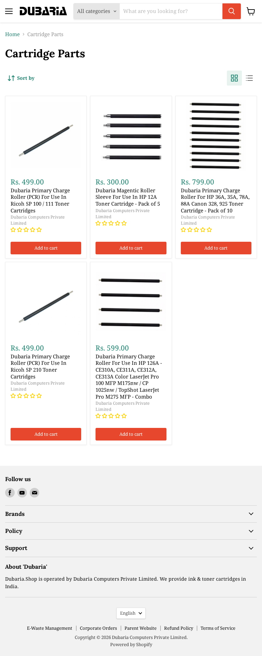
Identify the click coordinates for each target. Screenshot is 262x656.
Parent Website (141, 628)
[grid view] (234, 78)
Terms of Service (218, 628)
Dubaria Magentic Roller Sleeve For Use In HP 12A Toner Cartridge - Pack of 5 (128, 197)
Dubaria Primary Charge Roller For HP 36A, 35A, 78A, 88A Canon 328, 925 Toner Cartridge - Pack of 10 (215, 200)
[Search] (231, 11)
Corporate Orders (98, 628)
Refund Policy (178, 628)
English (127, 613)
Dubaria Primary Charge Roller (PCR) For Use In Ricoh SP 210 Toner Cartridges (40, 366)
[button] (27, 229)
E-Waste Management (49, 628)
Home (12, 34)
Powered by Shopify (131, 644)
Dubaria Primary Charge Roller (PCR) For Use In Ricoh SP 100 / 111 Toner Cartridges (40, 200)
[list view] (249, 78)
